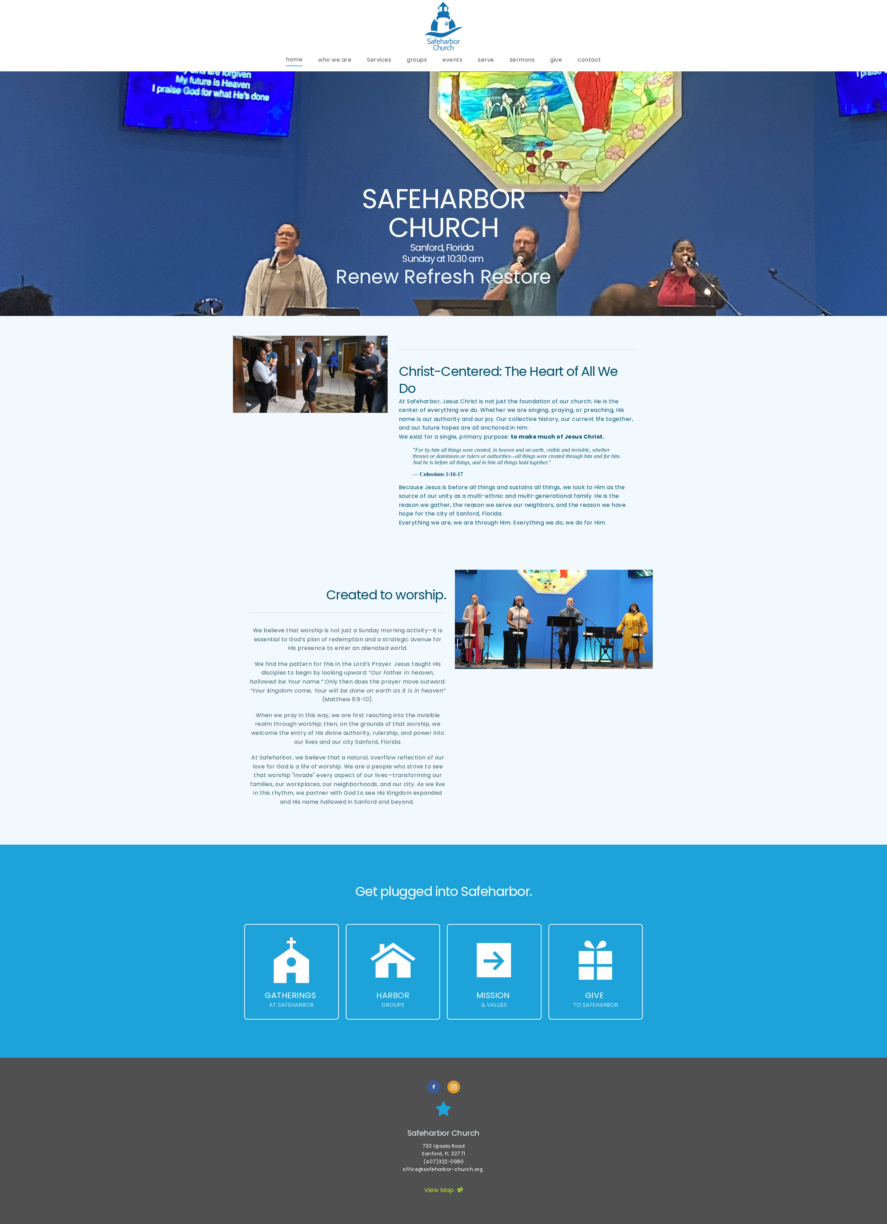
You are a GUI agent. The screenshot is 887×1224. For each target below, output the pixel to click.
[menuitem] (294, 59)
